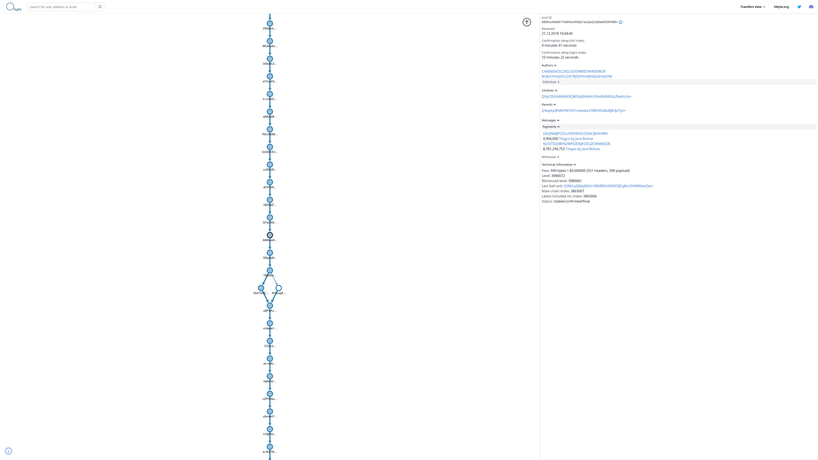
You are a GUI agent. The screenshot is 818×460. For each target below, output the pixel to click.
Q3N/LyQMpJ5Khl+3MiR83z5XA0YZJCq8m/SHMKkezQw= (608, 186)
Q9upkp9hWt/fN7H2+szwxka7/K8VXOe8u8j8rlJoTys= (584, 110)
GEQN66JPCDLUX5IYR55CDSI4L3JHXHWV (575, 133)
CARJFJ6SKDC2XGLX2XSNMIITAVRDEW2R (573, 71)
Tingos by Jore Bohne (576, 138)
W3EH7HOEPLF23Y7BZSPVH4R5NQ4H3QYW (577, 76)
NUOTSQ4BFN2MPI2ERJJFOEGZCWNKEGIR (576, 143)
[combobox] (62, 7)
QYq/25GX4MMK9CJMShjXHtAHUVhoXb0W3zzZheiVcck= (586, 96)
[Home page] (15, 7)
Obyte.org (781, 7)
